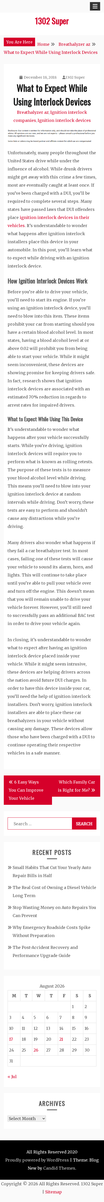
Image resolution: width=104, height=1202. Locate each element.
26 (36, 1050)
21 (61, 1039)
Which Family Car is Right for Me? (76, 786)
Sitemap (53, 1191)
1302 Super (52, 21)
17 (11, 1039)
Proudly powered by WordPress (37, 1160)
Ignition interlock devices (64, 120)
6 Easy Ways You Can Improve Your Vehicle (26, 790)
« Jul (12, 1076)
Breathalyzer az (33, 112)
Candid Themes (59, 1168)
